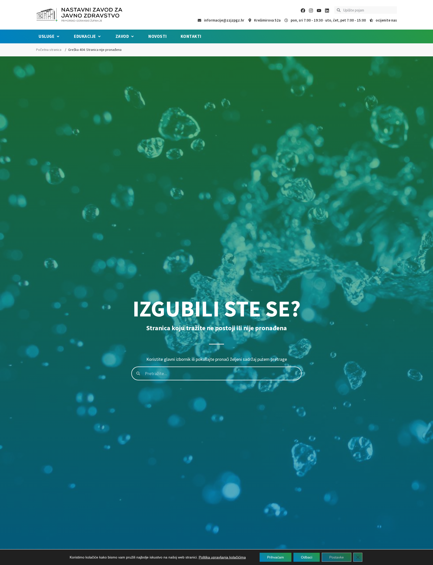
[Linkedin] (327, 10)
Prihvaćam (275, 557)
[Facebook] (303, 10)
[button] (49, 37)
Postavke (336, 557)
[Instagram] (311, 10)
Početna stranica (48, 49)
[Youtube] (319, 10)
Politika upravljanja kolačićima (222, 557)
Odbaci (306, 557)
